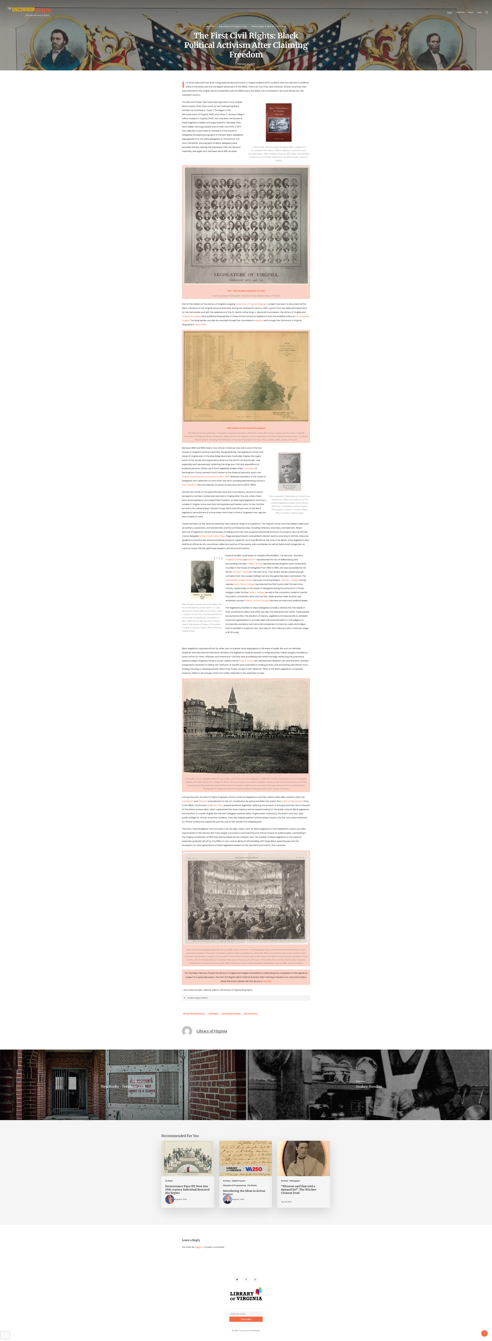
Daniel (239, 559)
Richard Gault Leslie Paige (212, 536)
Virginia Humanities (191, 316)
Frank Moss (249, 468)
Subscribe (246, 1319)
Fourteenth (187, 801)
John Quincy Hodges (244, 584)
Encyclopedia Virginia (231, 1014)
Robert (251, 559)
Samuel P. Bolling (240, 571)
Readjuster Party (214, 805)
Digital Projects (238, 1181)
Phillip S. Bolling (254, 563)
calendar (266, 981)
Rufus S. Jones (246, 660)
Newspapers (295, 1181)
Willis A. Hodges (257, 592)
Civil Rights (213, 1014)
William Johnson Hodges (257, 600)
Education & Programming (233, 26)
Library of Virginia (212, 1031)
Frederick (230, 559)
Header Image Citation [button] (197, 998)
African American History (194, 1014)
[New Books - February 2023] (123, 1085)
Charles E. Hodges (290, 580)
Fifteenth (202, 801)
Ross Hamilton (189, 484)
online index (200, 324)
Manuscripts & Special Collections (268, 26)
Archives (210, 26)
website (259, 320)
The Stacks (252, 1185)
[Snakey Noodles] (369, 1085)
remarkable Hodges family (238, 580)
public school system (292, 801)
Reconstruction (250, 1014)
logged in (199, 1247)
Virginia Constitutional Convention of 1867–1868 (205, 476)
